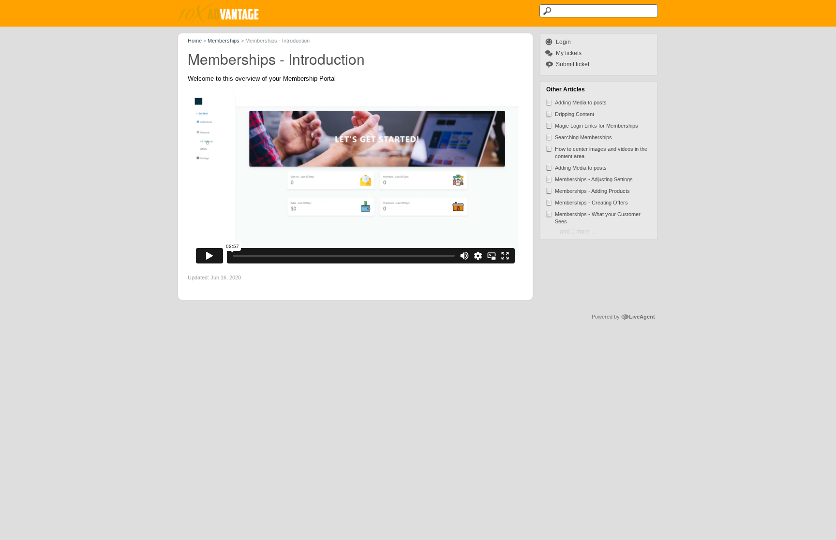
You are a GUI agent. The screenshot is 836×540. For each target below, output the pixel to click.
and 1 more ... (578, 231)
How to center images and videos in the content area (601, 152)
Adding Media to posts (581, 102)
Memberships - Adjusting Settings (594, 179)
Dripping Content (574, 114)
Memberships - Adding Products (592, 191)
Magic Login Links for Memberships (596, 126)
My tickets (569, 53)
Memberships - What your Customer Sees (598, 217)
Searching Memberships (583, 137)
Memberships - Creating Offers (591, 202)
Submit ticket (572, 64)
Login (563, 42)
